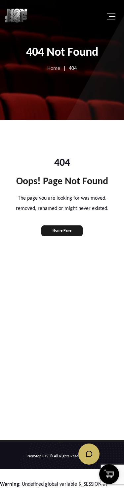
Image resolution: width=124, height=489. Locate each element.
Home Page (62, 231)
